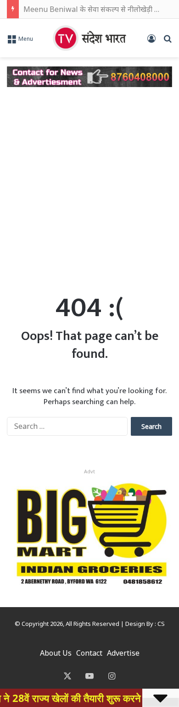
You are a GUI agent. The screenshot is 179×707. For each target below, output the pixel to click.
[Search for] (167, 41)
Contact (89, 653)
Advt (89, 471)
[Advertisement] (89, 185)
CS (161, 623)
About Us (56, 653)
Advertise (123, 653)
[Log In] (151, 41)
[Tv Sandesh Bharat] (89, 38)
